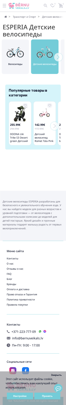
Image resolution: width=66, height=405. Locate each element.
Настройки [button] (20, 396)
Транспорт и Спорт (24, 16)
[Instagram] (12, 370)
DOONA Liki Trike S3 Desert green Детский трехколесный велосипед (19, 141)
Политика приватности (21, 299)
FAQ (9, 273)
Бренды (11, 284)
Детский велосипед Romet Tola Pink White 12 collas (44, 139)
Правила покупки (17, 304)
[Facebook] (25, 370)
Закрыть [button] (56, 375)
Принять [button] (47, 396)
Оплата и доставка (18, 289)
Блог (9, 279)
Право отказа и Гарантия (22, 294)
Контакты (12, 258)
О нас (10, 263)
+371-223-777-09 (23, 331)
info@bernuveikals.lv (27, 338)
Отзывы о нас (15, 268)
